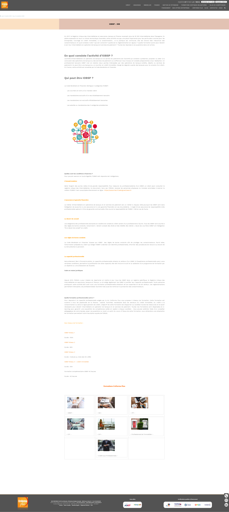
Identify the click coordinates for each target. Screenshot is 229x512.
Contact (61, 505)
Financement (166, 8)
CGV (92, 505)
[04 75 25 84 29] (226, 495)
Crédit (128, 5)
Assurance (137, 5)
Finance (157, 5)
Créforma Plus (197, 8)
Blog (206, 8)
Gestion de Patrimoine (170, 5)
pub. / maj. (13, 16)
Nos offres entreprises (180, 8)
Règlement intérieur (85, 505)
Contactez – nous (216, 8)
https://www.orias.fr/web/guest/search (117, 190)
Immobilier (147, 5)
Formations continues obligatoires (194, 5)
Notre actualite (67, 505)
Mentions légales (75, 505)
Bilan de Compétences (217, 5)
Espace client (221, 2)
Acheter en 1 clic (208, 2)
